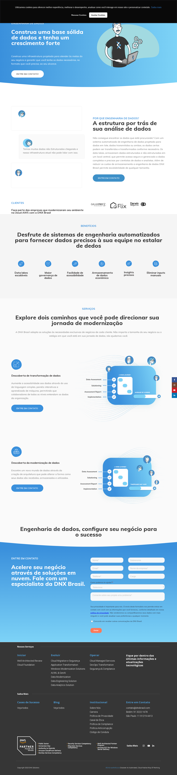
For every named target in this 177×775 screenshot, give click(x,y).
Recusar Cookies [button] (78, 15)
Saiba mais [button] (156, 7)
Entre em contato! (27, 74)
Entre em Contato (138, 702)
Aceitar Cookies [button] (98, 15)
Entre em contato (109, 178)
